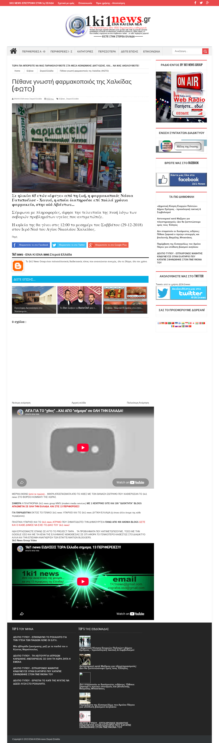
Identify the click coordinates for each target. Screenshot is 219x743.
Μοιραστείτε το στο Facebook (33, 245)
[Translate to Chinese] (172, 323)
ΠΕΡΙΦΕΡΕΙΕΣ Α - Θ (33, 51)
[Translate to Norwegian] (200, 323)
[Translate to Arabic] (169, 323)
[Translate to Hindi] (183, 323)
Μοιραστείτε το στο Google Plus (111, 245)
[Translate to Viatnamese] (190, 326)
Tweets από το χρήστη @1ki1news (173, 284)
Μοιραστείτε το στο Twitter (72, 245)
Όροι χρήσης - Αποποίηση (110, 3)
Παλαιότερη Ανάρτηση (138, 402)
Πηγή (14, 237)
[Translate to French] (159, 323)
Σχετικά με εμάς (66, 3)
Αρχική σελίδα (79, 402)
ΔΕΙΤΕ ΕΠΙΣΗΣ (129, 51)
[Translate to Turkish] (166, 323)
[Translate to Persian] (196, 323)
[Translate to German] (162, 323)
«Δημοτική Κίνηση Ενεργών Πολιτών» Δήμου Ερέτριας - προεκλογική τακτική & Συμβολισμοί (179, 209)
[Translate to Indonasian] (186, 323)
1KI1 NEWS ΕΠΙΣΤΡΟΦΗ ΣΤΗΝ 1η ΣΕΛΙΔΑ (31, 3)
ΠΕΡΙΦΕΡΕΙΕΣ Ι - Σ (61, 51)
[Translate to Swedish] (183, 326)
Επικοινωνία (85, 3)
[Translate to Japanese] (193, 323)
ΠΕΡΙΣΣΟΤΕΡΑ (107, 51)
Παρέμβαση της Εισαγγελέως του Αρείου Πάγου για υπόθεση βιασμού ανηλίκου (107, 706)
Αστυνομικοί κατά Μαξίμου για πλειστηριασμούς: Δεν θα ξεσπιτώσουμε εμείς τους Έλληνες (179, 221)
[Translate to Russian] (176, 326)
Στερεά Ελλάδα (72, 99)
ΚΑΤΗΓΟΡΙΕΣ (85, 51)
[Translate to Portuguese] (203, 323)
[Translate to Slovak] (179, 326)
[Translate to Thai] (186, 326)
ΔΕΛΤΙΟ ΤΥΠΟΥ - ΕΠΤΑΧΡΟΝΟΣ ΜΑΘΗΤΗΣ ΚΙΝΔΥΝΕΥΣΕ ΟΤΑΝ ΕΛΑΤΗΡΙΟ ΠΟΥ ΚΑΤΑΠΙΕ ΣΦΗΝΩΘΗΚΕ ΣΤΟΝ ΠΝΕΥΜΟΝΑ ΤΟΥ (37, 671)
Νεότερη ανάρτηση (21, 402)
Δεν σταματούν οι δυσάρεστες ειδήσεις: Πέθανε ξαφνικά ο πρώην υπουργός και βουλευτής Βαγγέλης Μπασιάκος (178, 234)
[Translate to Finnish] (179, 323)
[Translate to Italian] (190, 323)
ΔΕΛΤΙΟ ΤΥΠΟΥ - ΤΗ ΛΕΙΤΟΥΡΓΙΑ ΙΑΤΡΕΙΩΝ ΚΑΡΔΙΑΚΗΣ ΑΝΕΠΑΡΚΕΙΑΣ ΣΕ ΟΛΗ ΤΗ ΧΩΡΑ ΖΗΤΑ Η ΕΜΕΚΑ (41, 659)
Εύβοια (62, 99)
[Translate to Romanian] (172, 326)
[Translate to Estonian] (176, 323)
